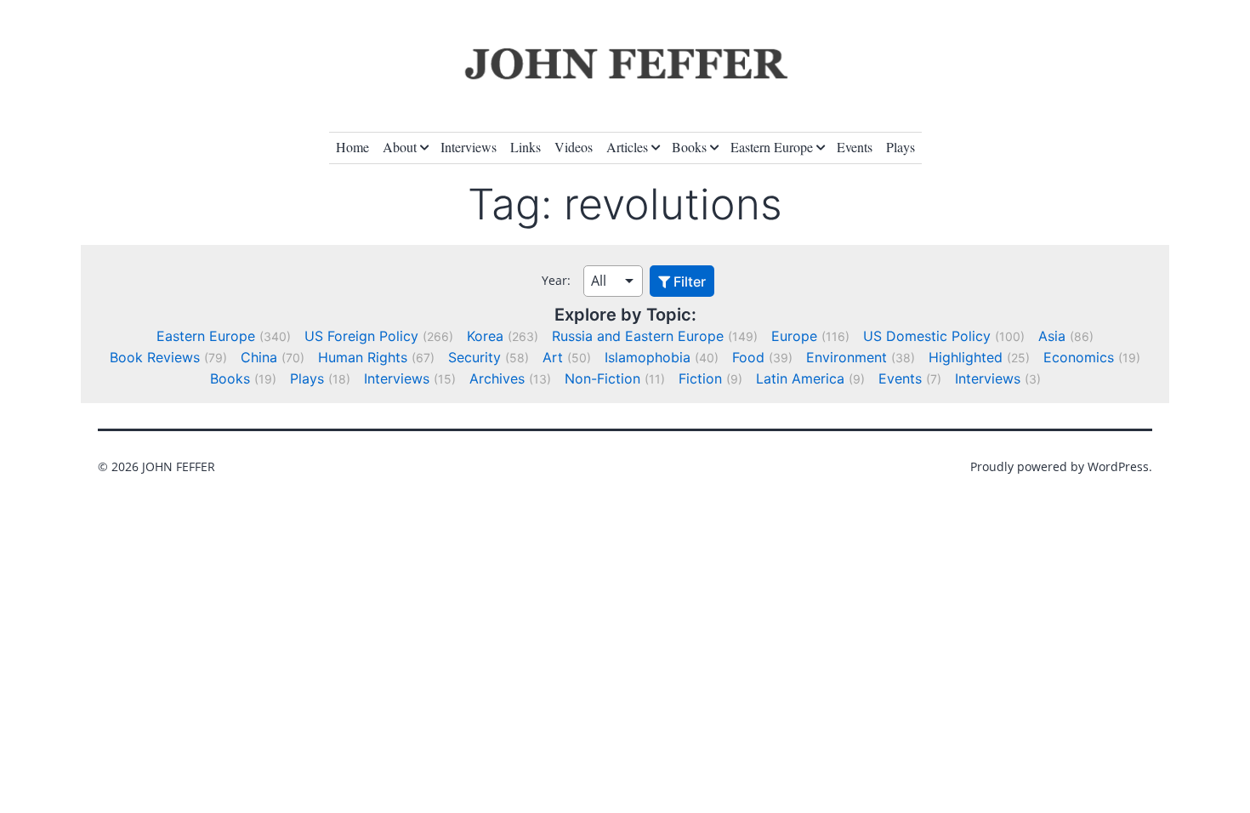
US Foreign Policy (361, 335)
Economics (1078, 357)
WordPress (1118, 466)
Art (553, 357)
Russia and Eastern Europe (638, 335)
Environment (846, 357)
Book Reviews (155, 357)
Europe (794, 335)
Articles (627, 147)
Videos (573, 147)
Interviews (468, 147)
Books (689, 147)
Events (854, 147)
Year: (556, 280)
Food (748, 357)
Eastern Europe (771, 147)
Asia (1051, 335)
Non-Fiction (602, 378)
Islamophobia (647, 357)
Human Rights (362, 357)
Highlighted (966, 357)
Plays (900, 147)
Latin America (800, 378)
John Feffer (178, 466)
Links (525, 147)
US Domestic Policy (927, 335)
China (259, 357)
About (400, 147)
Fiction (700, 378)
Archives (497, 378)
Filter (688, 281)
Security (474, 357)
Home (352, 147)
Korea (485, 335)
